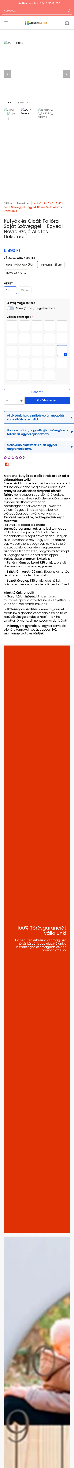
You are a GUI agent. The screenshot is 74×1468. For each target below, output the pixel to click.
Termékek (23, 203)
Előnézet (37, 392)
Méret (8, 283)
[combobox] (34, 10)
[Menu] (6, 22)
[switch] (10, 308)
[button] (67, 22)
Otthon (8, 203)
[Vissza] (7, 74)
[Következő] (66, 74)
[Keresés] (69, 10)
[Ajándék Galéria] (36, 23)
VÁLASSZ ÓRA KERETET (20, 258)
